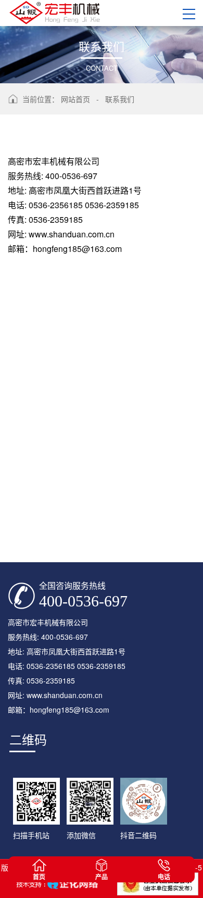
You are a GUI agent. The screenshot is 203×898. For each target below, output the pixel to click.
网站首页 (75, 99)
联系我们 (119, 99)
